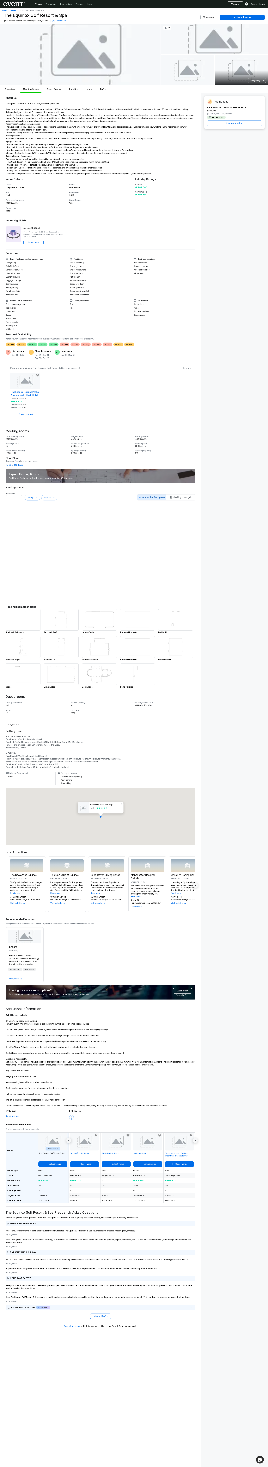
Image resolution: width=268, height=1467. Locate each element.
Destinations (66, 4)
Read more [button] (15, 893)
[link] (24, 936)
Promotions (51, 4)
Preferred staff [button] (29, 969)
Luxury (91, 4)
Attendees (10, 494)
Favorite (210, 17)
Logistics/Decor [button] (15, 969)
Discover (80, 4)
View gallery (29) (257, 80)
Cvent (4, 10)
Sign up (254, 4)
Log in (262, 4)
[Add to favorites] (37, 375)
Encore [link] (13, 946)
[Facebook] (71, 1117)
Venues (38, 4)
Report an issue (72, 1326)
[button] (80, 54)
